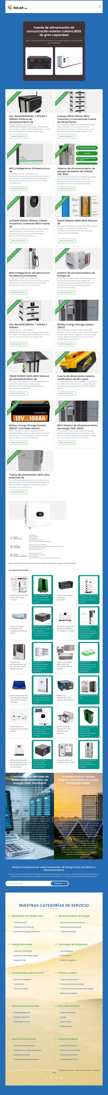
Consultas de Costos (69, 1059)
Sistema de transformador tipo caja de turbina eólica (65, 697)
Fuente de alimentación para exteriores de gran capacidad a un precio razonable (19, 698)
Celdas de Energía (68, 932)
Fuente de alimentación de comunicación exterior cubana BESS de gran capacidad (57, 42)
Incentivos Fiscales (22, 1055)
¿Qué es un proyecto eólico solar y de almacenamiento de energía (65, 665)
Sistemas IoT (65, 955)
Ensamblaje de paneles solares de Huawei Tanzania (19, 597)
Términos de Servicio (66, 1070)
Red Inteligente (66, 951)
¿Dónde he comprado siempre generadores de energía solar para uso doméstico (18, 763)
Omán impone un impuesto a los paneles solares (19, 729)
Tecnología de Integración (73, 944)
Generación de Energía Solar (27, 916)
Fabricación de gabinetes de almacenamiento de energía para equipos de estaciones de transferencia (88, 632)
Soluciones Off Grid (22, 1022)
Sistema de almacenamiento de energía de (76, 274)
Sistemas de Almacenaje (70, 927)
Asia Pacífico (65, 1022)
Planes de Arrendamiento (24, 1046)
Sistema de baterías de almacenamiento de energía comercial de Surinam (89, 598)
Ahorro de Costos (21, 989)
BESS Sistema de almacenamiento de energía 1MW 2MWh (77, 427)
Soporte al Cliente (68, 1039)
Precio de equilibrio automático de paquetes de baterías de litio (18, 629)
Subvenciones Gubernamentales (27, 1050)
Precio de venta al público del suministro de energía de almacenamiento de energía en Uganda (41, 630)
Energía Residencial (22, 1013)
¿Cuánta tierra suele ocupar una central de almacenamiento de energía (42, 698)
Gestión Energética (68, 960)
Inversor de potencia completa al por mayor (65, 761)
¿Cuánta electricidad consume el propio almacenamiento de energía (41, 598)
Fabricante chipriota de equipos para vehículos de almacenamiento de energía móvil (89, 731)
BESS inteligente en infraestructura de (29, 170)
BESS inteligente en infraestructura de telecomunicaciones (29, 274)
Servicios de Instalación (70, 1050)
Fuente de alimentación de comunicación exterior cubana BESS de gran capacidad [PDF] (42, 563)
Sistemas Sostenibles (23, 951)
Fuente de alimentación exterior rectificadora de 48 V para (76, 377)
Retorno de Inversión (68, 993)
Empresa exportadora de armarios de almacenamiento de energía (88, 763)
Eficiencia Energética (22, 979)
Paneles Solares (20, 922)
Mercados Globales (69, 1006)
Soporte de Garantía (69, 1055)
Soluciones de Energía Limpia (26, 955)
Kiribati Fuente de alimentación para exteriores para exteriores (64, 730)
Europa (63, 1017)
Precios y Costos (67, 973)
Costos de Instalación (69, 979)
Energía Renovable (22, 944)
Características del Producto (28, 973)
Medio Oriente (66, 1026)
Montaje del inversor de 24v (89, 696)
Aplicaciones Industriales (25, 1006)
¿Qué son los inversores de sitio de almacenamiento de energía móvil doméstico (88, 666)
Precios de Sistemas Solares (72, 984)
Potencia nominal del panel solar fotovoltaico (65, 597)
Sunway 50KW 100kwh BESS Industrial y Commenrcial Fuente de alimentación (76, 119)
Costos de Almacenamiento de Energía (76, 989)
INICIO (28, 41)
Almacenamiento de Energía (74, 916)
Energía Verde (20, 960)
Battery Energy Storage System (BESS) (75, 326)
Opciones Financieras (24, 1039)
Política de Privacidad (83, 1070)
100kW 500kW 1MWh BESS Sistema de (77, 222)
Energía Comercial (21, 1017)
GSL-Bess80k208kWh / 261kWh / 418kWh (28, 326)
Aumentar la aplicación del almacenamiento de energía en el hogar (65, 628)
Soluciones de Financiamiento (26, 1059)
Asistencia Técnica (68, 1046)
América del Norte (67, 1013)
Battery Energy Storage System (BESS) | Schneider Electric (27, 427)
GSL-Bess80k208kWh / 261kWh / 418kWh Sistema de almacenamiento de (28, 119)
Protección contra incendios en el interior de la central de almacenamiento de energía (41, 731)
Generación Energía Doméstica (27, 932)
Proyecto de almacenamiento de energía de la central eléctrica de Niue (18, 665)
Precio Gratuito (18, 136)
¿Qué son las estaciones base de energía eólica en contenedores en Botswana (41, 666)
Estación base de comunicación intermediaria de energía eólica (40, 763)
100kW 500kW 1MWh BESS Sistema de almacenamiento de (29, 377)
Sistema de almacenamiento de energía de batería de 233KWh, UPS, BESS (76, 171)
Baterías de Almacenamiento (72, 922)
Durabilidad (19, 984)
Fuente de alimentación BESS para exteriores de (29, 476)
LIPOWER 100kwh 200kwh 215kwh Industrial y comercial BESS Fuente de (29, 223)
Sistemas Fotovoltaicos (24, 927)
